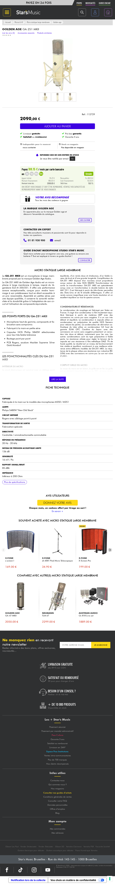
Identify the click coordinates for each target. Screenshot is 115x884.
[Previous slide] (3, 550)
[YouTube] (48, 870)
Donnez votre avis (57, 503)
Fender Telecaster (46, 846)
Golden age (57, 22)
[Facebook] (7, 870)
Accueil (8, 22)
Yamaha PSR (88, 846)
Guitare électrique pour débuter (31, 850)
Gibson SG (59, 846)
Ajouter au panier (57, 126)
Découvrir (85, 220)
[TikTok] (20, 870)
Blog (57, 813)
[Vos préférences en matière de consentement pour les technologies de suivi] (110, 879)
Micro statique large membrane (38, 22)
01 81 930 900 (62, 695)
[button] (45, 97)
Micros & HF (19, 22)
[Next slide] (110, 550)
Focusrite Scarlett (103, 846)
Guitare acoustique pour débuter (60, 850)
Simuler (89, 173)
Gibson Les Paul (12, 846)
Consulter (85, 260)
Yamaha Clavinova (73, 846)
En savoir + (57, 511)
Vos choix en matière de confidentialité (73, 880)
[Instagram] (34, 870)
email (58, 240)
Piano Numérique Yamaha (86, 850)
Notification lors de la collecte (28, 880)
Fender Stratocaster (29, 846)
